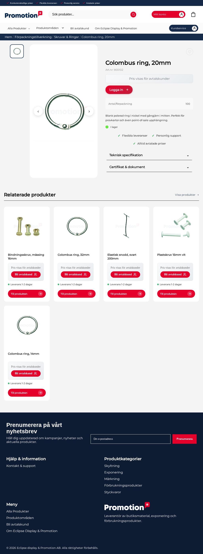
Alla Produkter (17, 28)
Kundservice (178, 28)
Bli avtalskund (79, 28)
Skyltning (112, 466)
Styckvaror (112, 492)
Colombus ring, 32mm (73, 255)
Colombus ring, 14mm (23, 353)
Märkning (112, 479)
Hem (8, 37)
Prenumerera (184, 438)
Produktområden (47, 27)
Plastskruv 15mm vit (171, 255)
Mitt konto (160, 14)
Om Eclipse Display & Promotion (116, 28)
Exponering (113, 472)
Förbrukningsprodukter (123, 485)
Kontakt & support (21, 466)
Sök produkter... (63, 14)
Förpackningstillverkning (33, 37)
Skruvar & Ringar (66, 37)
